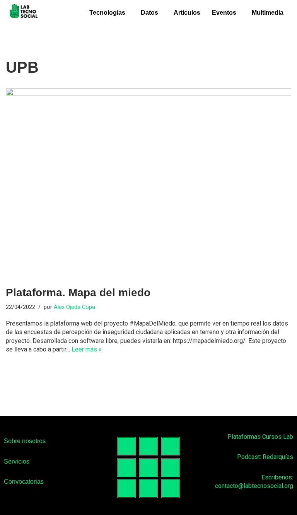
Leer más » (87, 349)
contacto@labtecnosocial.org (254, 485)
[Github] (126, 488)
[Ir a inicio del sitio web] (24, 12)
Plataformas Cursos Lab (260, 436)
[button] (109, 13)
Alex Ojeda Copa (74, 307)
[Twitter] (148, 467)
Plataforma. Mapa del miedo (78, 292)
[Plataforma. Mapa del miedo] (148, 183)
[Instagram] (148, 446)
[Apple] (170, 488)
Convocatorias (24, 481)
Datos (149, 12)
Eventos (224, 12)
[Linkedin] (126, 467)
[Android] (148, 488)
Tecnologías (107, 12)
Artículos (187, 12)
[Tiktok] (170, 446)
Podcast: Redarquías (265, 456)
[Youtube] (170, 467)
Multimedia (267, 12)
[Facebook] (126, 446)
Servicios (16, 461)
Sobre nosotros (25, 441)
